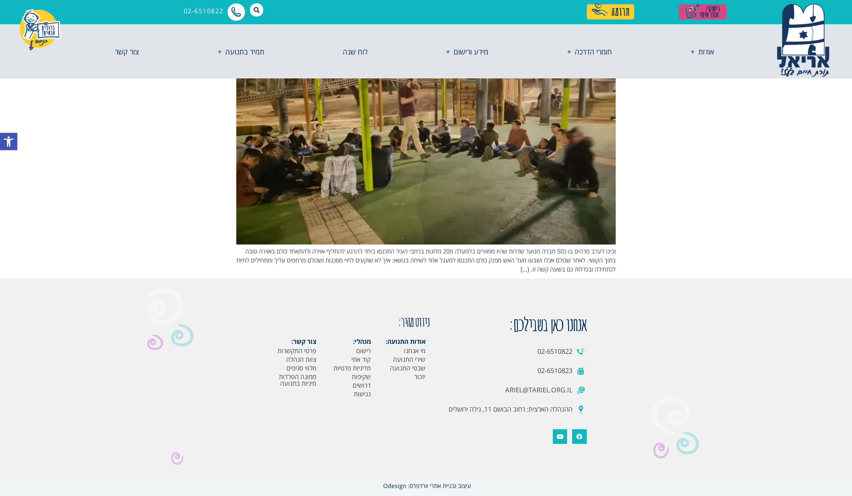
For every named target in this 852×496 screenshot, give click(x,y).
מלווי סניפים (301, 368)
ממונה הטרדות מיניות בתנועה (297, 380)
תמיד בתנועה (244, 51)
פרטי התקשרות (297, 351)
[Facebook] (579, 436)
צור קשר (127, 51)
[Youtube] (560, 436)
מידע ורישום (471, 51)
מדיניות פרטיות (352, 368)
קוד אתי (361, 359)
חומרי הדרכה (593, 51)
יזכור (419, 376)
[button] (8, 141)
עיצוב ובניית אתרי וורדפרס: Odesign (426, 486)
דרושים (362, 385)
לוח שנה (355, 51)
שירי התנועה (409, 359)
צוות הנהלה (301, 359)
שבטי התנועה (407, 368)
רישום (363, 351)
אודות (706, 51)
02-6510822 (204, 11)
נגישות (362, 394)
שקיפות (361, 376)
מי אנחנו (414, 351)
